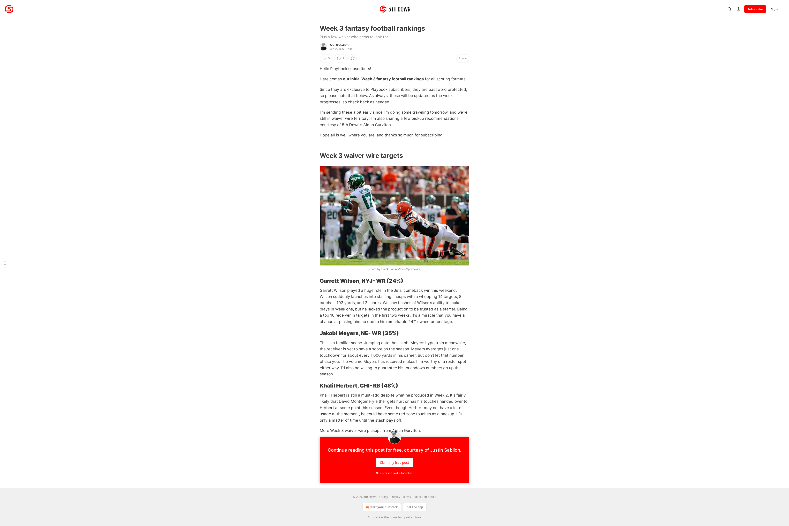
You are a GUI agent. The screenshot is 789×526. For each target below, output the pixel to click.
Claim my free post (394, 462)
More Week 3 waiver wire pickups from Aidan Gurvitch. (370, 430)
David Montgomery (356, 401)
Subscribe (755, 9)
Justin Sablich (339, 44)
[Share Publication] (738, 9)
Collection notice (424, 497)
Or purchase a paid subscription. (394, 473)
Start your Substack (384, 507)
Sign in (776, 9)
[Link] (314, 155)
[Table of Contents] (4, 263)
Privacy (395, 497)
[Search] (729, 9)
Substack (374, 517)
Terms (407, 497)
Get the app (414, 507)
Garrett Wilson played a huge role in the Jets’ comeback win (375, 290)
